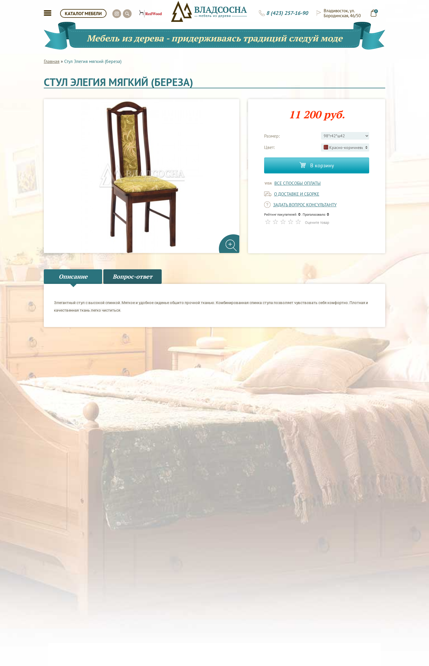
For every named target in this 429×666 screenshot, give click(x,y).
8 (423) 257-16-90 (287, 13)
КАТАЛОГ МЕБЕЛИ (83, 13)
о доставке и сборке (296, 194)
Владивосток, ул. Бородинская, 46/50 (342, 13)
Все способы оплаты (297, 183)
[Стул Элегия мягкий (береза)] (141, 176)
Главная (52, 61)
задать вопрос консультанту (304, 205)
